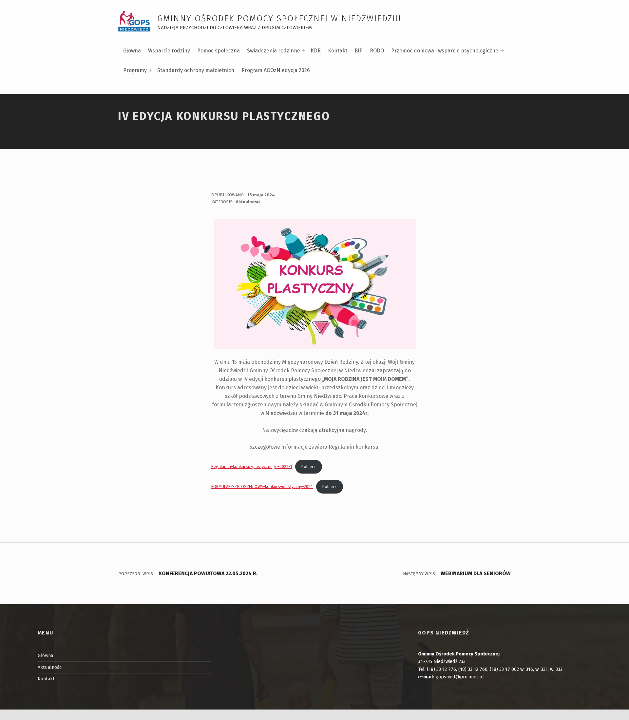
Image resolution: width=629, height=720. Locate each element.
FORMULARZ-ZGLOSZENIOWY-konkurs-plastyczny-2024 (262, 486)
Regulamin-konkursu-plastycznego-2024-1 (251, 466)
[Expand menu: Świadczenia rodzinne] (303, 50)
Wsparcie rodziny (169, 51)
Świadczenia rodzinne (273, 51)
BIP (358, 51)
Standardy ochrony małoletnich (195, 70)
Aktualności (248, 201)
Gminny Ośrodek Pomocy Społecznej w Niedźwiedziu (279, 18)
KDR (316, 51)
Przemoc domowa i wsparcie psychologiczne (444, 51)
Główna (132, 51)
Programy (135, 70)
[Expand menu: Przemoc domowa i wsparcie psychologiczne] (502, 50)
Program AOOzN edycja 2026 (275, 70)
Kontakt (337, 51)
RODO (377, 51)
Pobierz (308, 466)
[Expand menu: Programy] (150, 70)
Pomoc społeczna (218, 51)
